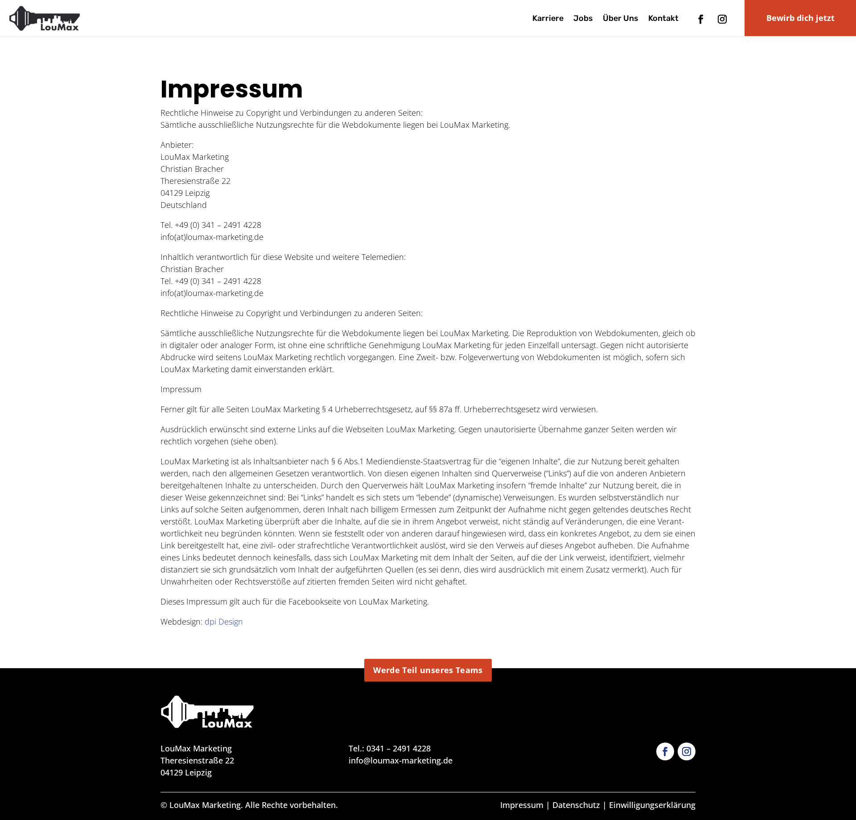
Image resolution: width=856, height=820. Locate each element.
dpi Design (224, 621)
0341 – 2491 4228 (398, 748)
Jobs (583, 19)
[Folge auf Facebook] (701, 19)
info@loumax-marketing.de (401, 760)
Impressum (521, 805)
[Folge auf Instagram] (722, 19)
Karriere (548, 19)
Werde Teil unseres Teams (428, 670)
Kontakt (663, 19)
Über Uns (620, 19)
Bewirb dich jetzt (800, 17)
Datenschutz (576, 805)
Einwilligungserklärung (652, 805)
